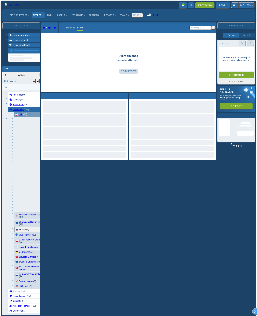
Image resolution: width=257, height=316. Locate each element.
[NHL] (55, 28)
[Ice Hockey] (49, 28)
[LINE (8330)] (44, 28)
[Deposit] (191, 5)
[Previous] (37, 50)
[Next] (138, 95)
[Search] (213, 28)
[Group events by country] (38, 92)
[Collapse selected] (34, 92)
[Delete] (213, 95)
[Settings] (235, 5)
